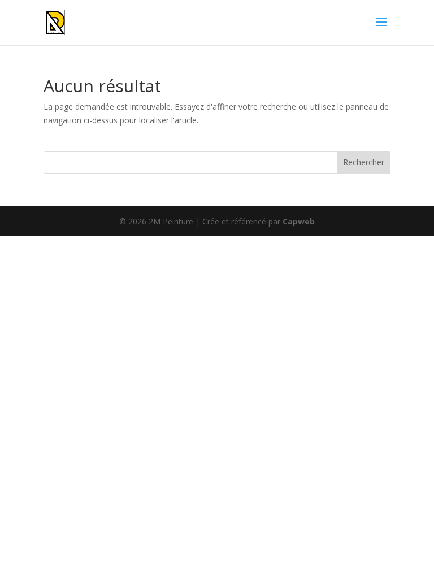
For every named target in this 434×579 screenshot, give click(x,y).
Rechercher (363, 162)
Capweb (299, 221)
